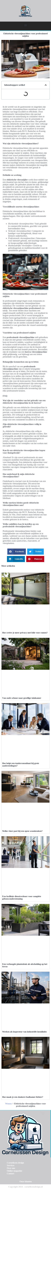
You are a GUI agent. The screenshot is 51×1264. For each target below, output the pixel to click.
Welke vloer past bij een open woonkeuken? (22, 831)
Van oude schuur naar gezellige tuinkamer (21, 698)
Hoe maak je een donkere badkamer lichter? (22, 1097)
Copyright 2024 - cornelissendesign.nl (25, 1187)
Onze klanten (25, 1181)
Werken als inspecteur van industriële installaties (24, 1032)
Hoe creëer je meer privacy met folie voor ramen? (25, 633)
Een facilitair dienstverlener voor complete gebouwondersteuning (21, 897)
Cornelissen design (15, 1163)
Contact (10, 1173)
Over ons (11, 1168)
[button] (25, 25)
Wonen (8, 1103)
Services (10, 1165)
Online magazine (14, 1171)
